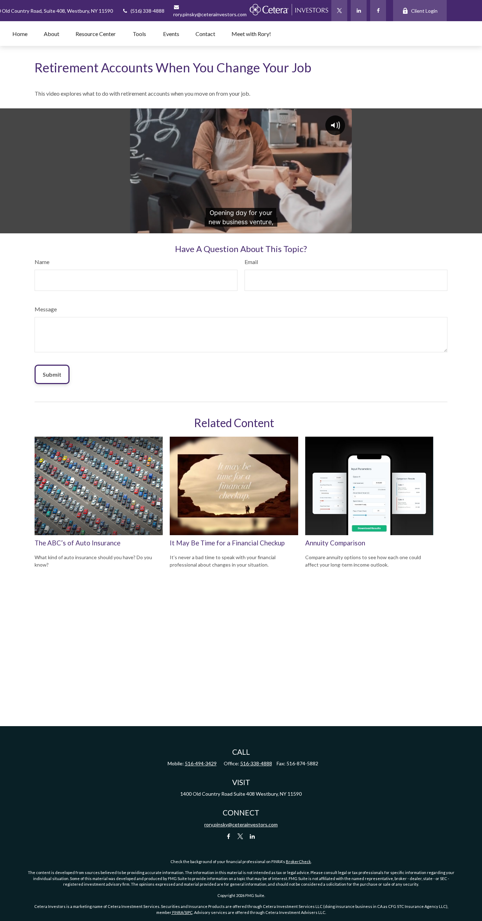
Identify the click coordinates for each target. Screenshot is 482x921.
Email (251, 261)
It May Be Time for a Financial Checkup (227, 543)
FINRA (177, 912)
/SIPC (188, 912)
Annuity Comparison (335, 543)
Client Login (424, 11)
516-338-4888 (256, 763)
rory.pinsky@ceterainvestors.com (241, 824)
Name (42, 261)
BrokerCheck (298, 861)
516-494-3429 (201, 763)
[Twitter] (339, 10)
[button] (20, 33)
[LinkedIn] (359, 10)
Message (46, 309)
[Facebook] (378, 10)
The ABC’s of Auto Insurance (77, 543)
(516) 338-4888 (147, 11)
